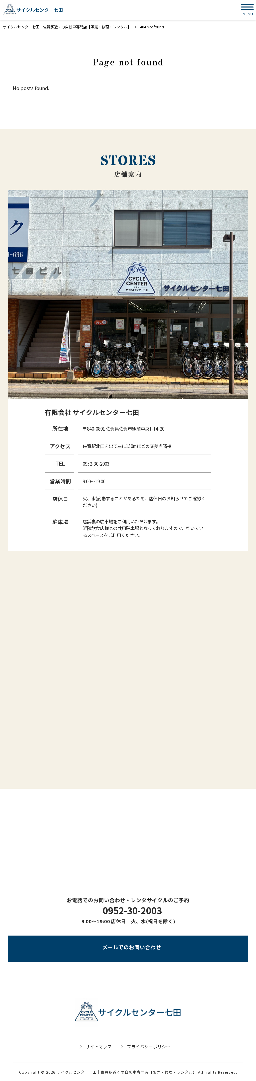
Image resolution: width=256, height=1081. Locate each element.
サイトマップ (99, 1047)
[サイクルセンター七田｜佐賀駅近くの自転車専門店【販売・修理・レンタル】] (33, 10)
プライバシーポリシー (148, 1047)
